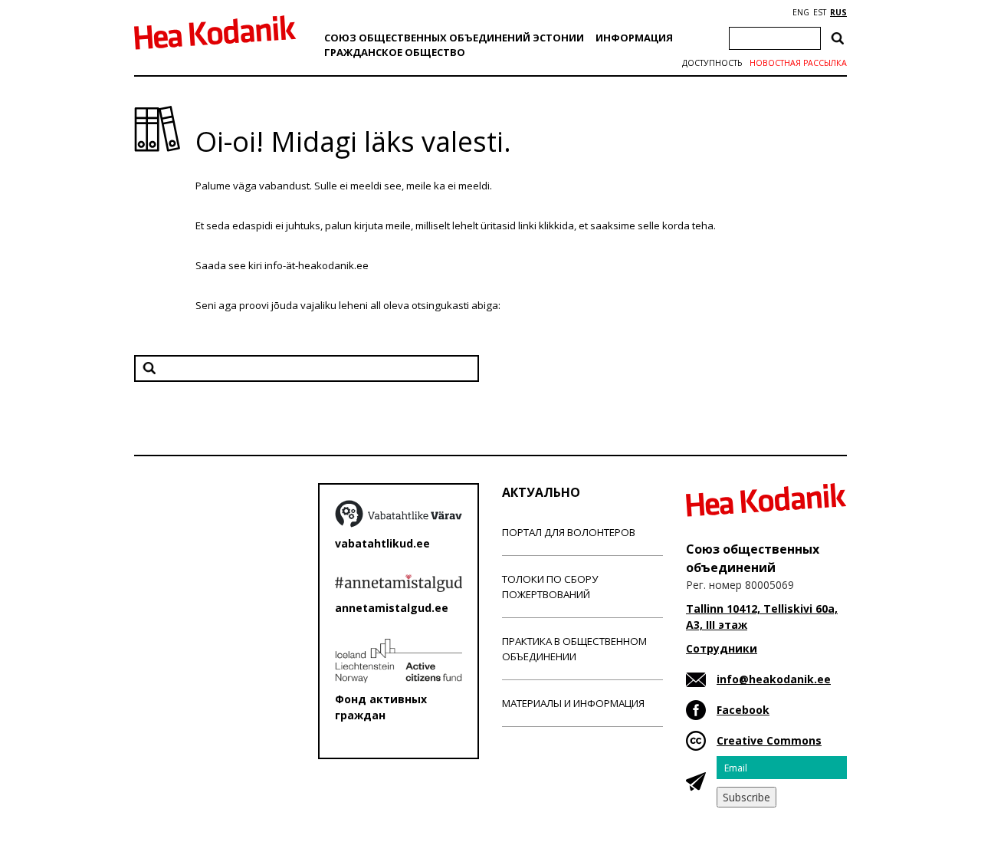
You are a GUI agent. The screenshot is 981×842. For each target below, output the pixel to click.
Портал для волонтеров (568, 532)
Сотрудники (721, 648)
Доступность (712, 63)
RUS (838, 12)
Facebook (743, 709)
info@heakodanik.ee (774, 679)
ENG (800, 12)
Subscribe (746, 797)
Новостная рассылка (798, 63)
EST (819, 12)
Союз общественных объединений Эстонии (454, 37)
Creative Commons (769, 740)
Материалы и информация (573, 703)
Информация (634, 37)
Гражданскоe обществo (394, 52)
